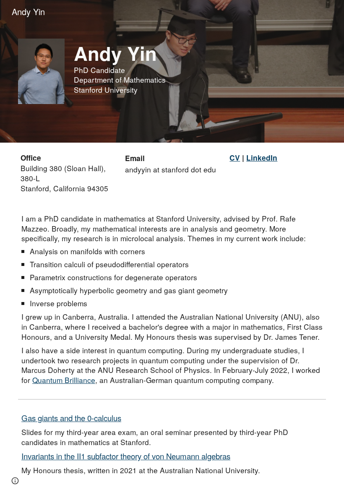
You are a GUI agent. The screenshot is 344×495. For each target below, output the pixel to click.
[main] (198, 68)
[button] (15, 481)
